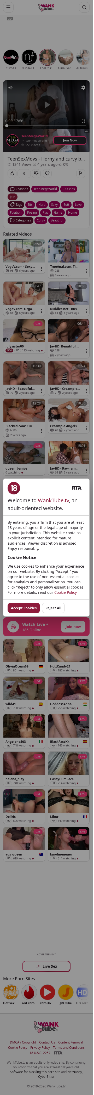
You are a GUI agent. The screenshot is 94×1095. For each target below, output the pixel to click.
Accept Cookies (24, 608)
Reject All (53, 608)
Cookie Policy (65, 592)
